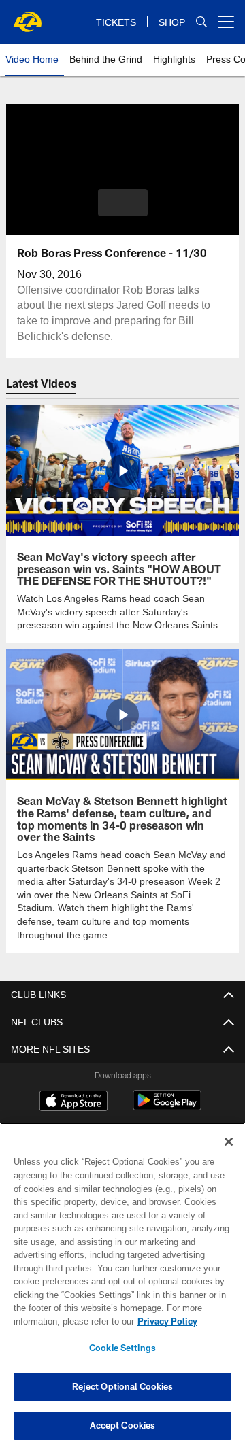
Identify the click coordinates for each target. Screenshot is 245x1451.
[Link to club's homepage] (27, 16)
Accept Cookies (123, 1425)
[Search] (201, 22)
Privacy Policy (59, 1321)
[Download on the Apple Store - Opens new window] (73, 1100)
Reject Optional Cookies (123, 1386)
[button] (123, 202)
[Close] (229, 1142)
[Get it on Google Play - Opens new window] (167, 1106)
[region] (122, 1287)
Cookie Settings (122, 1347)
